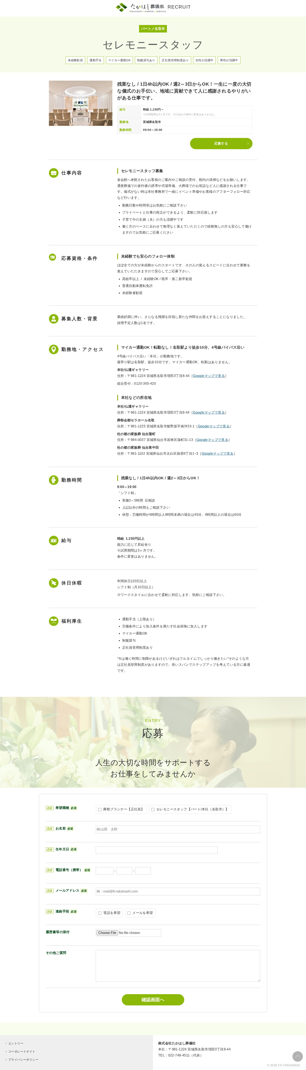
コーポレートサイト (21, 1051)
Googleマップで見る (209, 376)
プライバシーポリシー (23, 1059)
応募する (221, 143)
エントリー (15, 1043)
